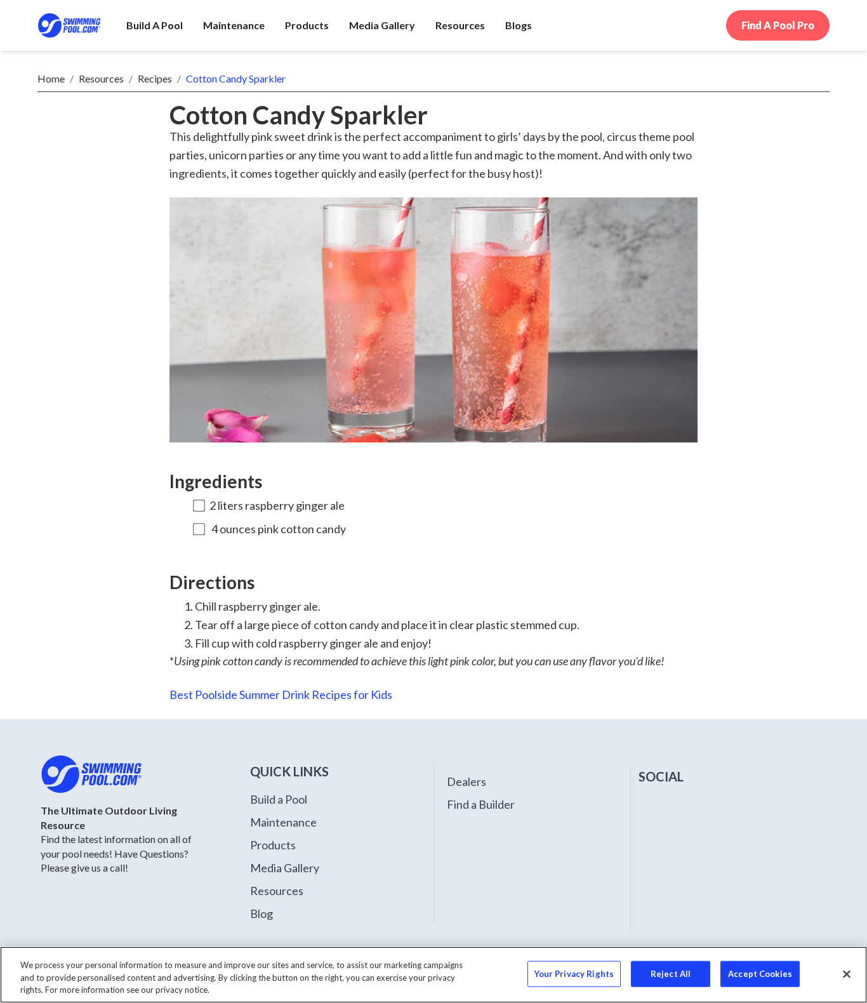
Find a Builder (481, 804)
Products (273, 845)
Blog (261, 913)
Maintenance (283, 822)
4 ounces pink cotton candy (278, 529)
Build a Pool (278, 799)
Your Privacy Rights (574, 973)
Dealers (466, 781)
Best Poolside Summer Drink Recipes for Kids (280, 694)
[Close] (847, 974)
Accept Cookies (760, 973)
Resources (101, 78)
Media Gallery (284, 868)
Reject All (671, 973)
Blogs (518, 25)
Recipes (155, 78)
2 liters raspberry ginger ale (277, 505)
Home (51, 78)
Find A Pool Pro (777, 25)
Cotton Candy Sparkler (236, 78)
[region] (433, 975)
